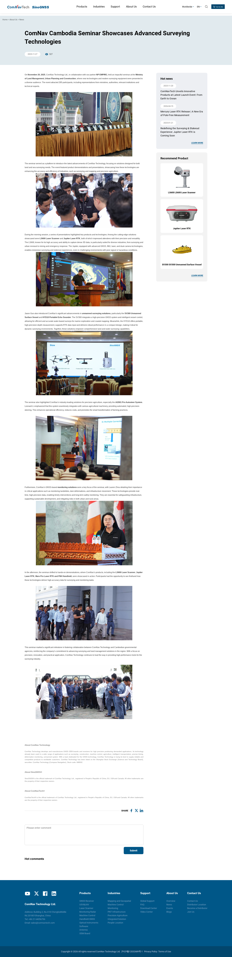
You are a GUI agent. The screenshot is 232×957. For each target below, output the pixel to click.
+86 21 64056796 (37, 919)
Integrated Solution (117, 919)
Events (169, 908)
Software (83, 926)
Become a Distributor (197, 908)
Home (4, 19)
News (21, 19)
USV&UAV (84, 904)
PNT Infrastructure (117, 912)
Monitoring (113, 908)
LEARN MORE (197, 143)
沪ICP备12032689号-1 (132, 951)
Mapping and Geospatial (119, 901)
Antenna (83, 930)
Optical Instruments (88, 922)
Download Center (148, 908)
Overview (170, 901)
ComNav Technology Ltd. (108, 951)
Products (85, 893)
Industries (114, 893)
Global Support (147, 901)
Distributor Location (196, 904)
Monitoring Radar (87, 912)
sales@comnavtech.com (43, 923)
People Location (115, 922)
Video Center (146, 912)
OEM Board (84, 933)
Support (145, 893)
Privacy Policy (150, 951)
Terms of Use (164, 951)
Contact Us (194, 893)
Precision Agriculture (117, 915)
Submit (133, 850)
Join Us (190, 912)
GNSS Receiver (86, 901)
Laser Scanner (86, 908)
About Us (13, 19)
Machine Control (87, 915)
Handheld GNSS (87, 919)
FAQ (142, 904)
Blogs (169, 912)
